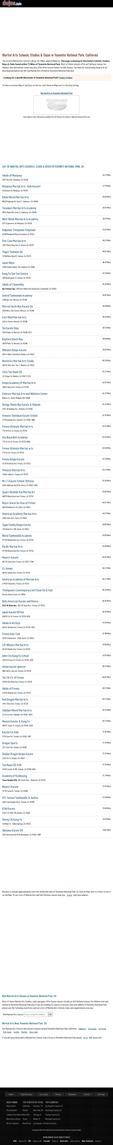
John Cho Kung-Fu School (15, 656)
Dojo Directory (26, 1094)
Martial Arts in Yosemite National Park (56, 93)
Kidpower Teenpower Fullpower (19, 230)
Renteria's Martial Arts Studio (18, 361)
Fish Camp (7, 1031)
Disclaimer (72, 1094)
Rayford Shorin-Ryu (12, 339)
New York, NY (38, 1110)
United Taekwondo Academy (17, 295)
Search (69, 895)
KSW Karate (8, 809)
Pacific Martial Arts (12, 547)
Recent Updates (12, 1123)
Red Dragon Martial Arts (15, 699)
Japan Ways (8, 263)
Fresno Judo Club (11, 634)
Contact (87, 1094)
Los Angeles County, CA (54, 1106)
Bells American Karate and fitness (20, 601)
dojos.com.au (75, 1141)
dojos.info (22, 1141)
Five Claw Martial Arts (14, 241)
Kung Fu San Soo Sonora (15, 274)
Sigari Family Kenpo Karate (16, 525)
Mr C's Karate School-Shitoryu (18, 481)
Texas (25, 1119)
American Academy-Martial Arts (19, 514)
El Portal (102, 1028)
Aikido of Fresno (10, 689)
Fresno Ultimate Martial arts (17, 448)
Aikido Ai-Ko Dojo (11, 623)
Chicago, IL (37, 1114)
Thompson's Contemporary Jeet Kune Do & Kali (27, 590)
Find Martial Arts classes (13, 1014)
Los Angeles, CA (39, 1123)
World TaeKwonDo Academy (17, 536)
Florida (25, 1110)
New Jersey (27, 1123)
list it (85, 1037)
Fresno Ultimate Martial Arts (17, 426)
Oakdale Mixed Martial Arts (17, 710)
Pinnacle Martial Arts (13, 470)
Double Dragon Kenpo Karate (17, 754)
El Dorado (92, 1028)
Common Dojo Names (14, 1114)
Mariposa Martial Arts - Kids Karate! (21, 186)
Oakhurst (82, 1028)
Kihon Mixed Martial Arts (15, 197)
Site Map (101, 1094)
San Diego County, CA (53, 1110)
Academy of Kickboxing (14, 776)
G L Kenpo (7, 568)
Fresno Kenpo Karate (13, 459)
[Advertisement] (56, 29)
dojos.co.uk (37, 1141)
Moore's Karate (10, 557)
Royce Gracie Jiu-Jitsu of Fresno (18, 503)
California (26, 1106)
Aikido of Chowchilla (13, 284)
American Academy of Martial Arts (20, 579)
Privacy (58, 1094)
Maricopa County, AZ (52, 1119)
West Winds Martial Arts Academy (20, 219)
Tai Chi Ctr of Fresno (13, 678)
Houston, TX (38, 1106)
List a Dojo (44, 1094)
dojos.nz (98, 1141)
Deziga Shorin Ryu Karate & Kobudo (21, 405)
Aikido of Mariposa (12, 175)
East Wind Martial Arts (14, 317)
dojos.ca (55, 1141)
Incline (16, 1031)
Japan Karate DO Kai (13, 612)
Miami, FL (36, 1119)
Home (11, 1094)
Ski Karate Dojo (10, 328)
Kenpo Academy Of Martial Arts (19, 383)
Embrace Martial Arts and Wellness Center (25, 394)
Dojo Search (11, 1106)
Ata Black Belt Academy (15, 437)
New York (26, 1114)
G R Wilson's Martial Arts (15, 645)
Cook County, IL (51, 1123)
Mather (24, 1031)
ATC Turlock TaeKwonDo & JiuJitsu (20, 798)
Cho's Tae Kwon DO (12, 372)
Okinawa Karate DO (12, 830)
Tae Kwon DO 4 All (11, 765)
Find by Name (11, 1110)
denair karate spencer (14, 667)
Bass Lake (33, 1031)
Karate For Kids (10, 732)
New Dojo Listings (13, 1119)
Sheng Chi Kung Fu (12, 819)
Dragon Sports (10, 743)
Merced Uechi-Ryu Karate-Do (17, 306)
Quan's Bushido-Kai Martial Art (18, 492)
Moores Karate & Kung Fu (16, 721)
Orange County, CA (52, 1114)
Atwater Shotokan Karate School (20, 416)
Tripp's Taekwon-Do (12, 252)
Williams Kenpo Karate (14, 350)
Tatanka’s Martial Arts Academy (19, 208)
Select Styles (66, 77)
